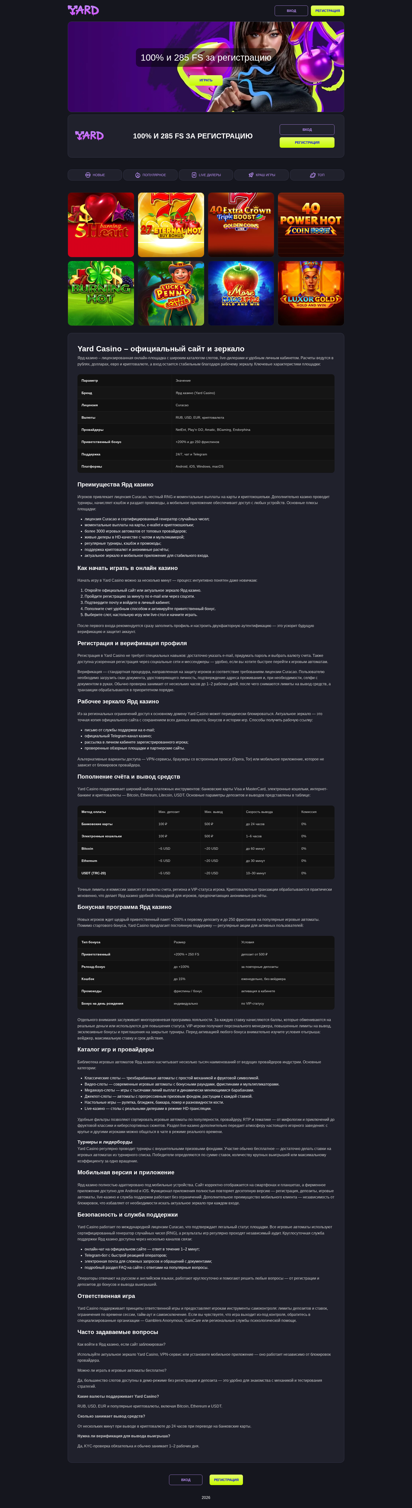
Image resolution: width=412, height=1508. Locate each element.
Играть (206, 80)
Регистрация (327, 11)
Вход (291, 11)
